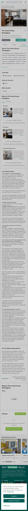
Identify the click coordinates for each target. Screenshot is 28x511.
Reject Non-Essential (14, 501)
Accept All (14, 496)
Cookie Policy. (10, 492)
